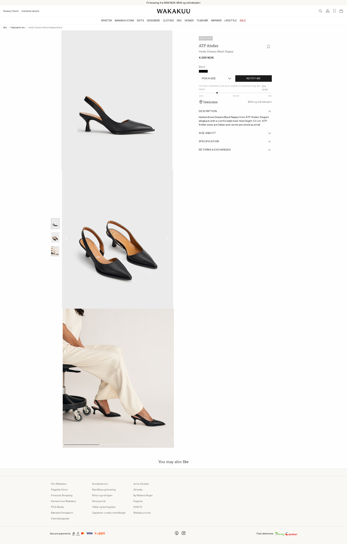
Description (208, 111)
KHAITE (137, 507)
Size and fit (207, 133)
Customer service (30, 11)
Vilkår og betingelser (104, 507)
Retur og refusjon (102, 495)
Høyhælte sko (18, 27)
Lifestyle (230, 20)
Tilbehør (202, 20)
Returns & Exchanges (215, 149)
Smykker (216, 20)
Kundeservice (100, 484)
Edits (140, 20)
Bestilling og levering (104, 489)
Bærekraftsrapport (62, 513)
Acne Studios (141, 484)
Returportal (99, 501)
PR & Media (57, 507)
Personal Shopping (61, 495)
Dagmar (138, 501)
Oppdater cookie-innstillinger (109, 513)
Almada (137, 489)
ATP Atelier (209, 45)
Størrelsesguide (60, 518)
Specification (209, 141)
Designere (153, 20)
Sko (179, 20)
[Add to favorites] (268, 46)
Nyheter (106, 20)
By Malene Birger (143, 495)
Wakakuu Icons (124, 20)
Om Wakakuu (59, 484)
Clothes (168, 20)
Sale (243, 20)
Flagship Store (59, 489)
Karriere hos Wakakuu (63, 501)
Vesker (189, 20)
